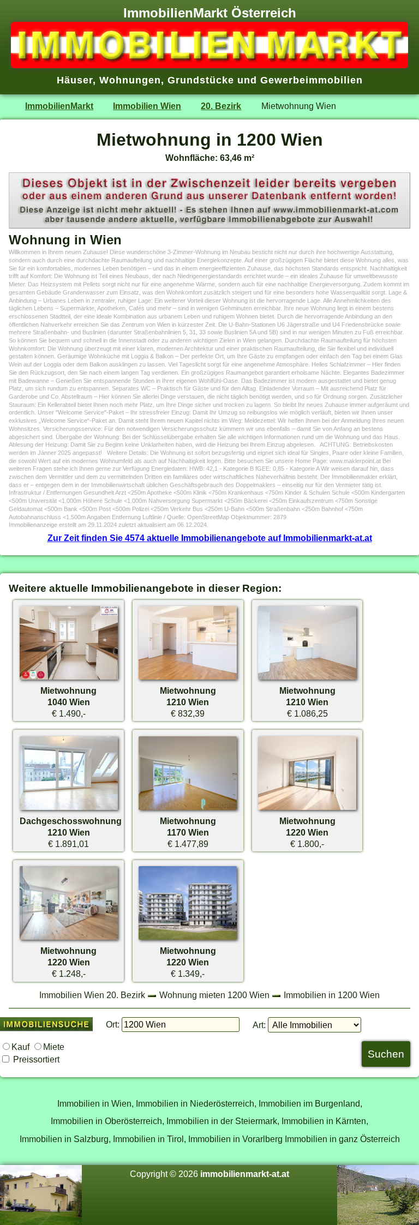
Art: (259, 1025)
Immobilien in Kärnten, (325, 1121)
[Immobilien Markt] (209, 65)
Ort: (112, 1024)
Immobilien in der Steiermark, (222, 1121)
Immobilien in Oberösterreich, (107, 1121)
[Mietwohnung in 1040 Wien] (69, 679)
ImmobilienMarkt (59, 106)
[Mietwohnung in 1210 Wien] (188, 679)
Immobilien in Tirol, (149, 1139)
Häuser (75, 80)
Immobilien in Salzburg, (65, 1139)
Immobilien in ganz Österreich (342, 1139)
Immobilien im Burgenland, (310, 1103)
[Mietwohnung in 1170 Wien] (188, 809)
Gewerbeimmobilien (311, 80)
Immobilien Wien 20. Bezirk (92, 995)
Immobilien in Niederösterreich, (196, 1103)
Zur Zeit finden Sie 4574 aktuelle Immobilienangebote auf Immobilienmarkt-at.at (209, 538)
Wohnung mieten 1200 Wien (214, 995)
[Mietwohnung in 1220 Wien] (307, 809)
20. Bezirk (221, 106)
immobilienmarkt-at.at (244, 1174)
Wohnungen (130, 80)
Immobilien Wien (147, 106)
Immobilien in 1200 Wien (332, 995)
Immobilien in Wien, (95, 1103)
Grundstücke (200, 80)
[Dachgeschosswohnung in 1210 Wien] (69, 809)
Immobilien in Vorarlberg (235, 1139)
